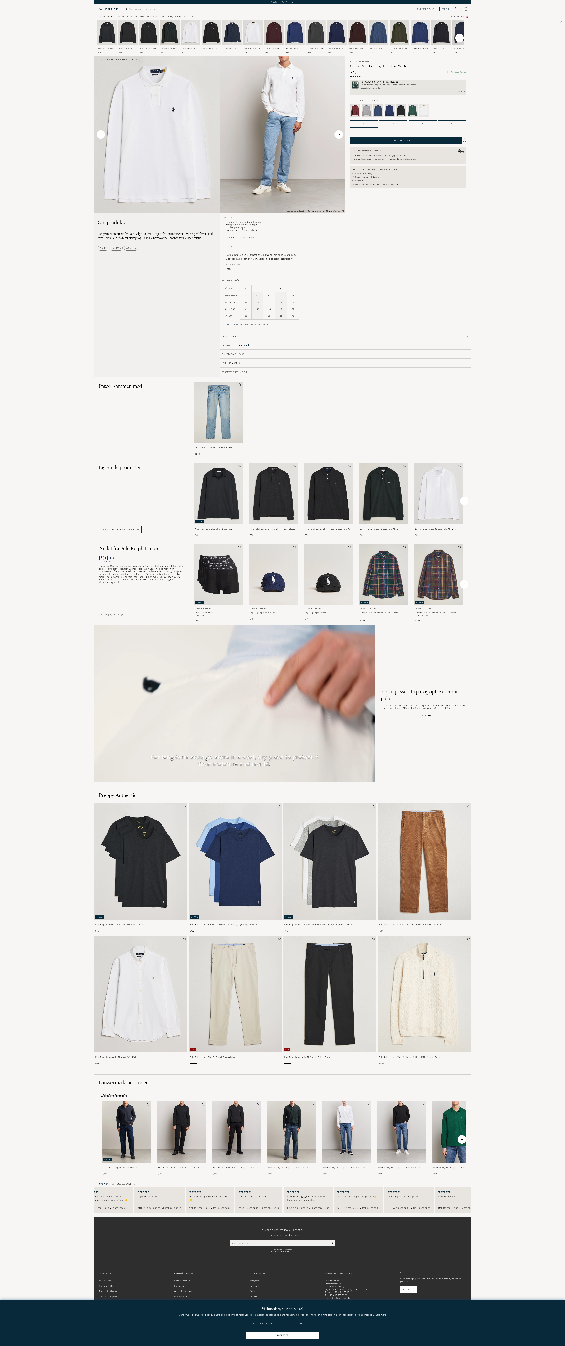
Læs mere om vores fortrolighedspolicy (282, 1250)
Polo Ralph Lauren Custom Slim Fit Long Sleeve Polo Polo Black (127, 48)
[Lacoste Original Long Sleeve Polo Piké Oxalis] (274, 46)
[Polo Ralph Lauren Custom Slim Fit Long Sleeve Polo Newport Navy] (295, 46)
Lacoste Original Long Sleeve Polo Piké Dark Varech (168, 48)
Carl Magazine (456, 17)
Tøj (108, 16)
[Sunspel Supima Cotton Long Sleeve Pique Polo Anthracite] (316, 46)
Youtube (253, 1291)
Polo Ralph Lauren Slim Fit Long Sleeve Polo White (252, 48)
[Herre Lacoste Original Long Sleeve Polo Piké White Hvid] (190, 32)
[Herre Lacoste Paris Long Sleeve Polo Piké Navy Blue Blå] (462, 32)
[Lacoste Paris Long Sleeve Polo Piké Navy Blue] (462, 46)
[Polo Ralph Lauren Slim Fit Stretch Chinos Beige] (235, 1054)
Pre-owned (180, 16)
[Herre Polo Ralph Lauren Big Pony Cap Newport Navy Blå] (273, 574)
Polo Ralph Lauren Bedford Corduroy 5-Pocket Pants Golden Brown (410, 924)
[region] (282, 1200)
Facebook (254, 1286)
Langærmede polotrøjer (127, 59)
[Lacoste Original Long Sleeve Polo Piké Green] (456, 1164)
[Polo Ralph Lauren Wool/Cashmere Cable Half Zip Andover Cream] (424, 1054)
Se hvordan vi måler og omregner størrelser (248, 325)
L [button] (422, 123)
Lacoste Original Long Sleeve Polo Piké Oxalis (273, 48)
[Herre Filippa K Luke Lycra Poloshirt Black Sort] (441, 32)
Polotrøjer (108, 59)
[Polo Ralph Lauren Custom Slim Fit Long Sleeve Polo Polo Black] (128, 46)
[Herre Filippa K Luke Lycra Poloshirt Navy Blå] (232, 32)
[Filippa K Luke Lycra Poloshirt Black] (441, 46)
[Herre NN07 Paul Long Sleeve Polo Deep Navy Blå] (107, 32)
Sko (113, 16)
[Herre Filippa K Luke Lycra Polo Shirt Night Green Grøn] (399, 32)
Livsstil (142, 16)
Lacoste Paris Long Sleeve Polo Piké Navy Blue (462, 48)
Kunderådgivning (425, 9)
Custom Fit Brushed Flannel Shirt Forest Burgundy (379, 612)
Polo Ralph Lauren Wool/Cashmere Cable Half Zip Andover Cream (410, 1057)
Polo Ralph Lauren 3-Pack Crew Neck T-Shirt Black (119, 924)
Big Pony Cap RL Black (315, 612)
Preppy (103, 248)
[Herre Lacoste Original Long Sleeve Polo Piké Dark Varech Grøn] (170, 32)
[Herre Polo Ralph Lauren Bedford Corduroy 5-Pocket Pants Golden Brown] (424, 861)
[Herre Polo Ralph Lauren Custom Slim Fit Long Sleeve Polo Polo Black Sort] (128, 32)
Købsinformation (182, 1280)
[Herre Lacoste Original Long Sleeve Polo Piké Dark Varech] (291, 1132)
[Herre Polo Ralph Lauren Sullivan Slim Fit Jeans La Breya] (218, 412)
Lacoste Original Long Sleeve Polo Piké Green (454, 1167)
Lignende (120, 467)
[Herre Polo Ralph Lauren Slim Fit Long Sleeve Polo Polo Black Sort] (149, 32)
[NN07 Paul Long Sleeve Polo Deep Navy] (107, 46)
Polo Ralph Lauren (360, 62)
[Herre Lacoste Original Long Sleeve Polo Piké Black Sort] (211, 32)
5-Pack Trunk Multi (204, 612)
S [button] (364, 123)
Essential (131, 248)
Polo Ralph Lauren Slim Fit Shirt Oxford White (117, 1057)
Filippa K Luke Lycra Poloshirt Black (439, 48)
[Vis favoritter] (460, 9)
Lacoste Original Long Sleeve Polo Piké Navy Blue (335, 48)
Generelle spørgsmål (183, 1291)
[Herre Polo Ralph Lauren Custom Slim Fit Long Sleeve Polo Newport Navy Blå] (295, 32)
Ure (127, 16)
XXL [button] (364, 130)
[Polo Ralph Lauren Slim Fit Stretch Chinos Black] (329, 1054)
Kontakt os (179, 1286)
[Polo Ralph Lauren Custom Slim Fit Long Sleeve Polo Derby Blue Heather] (378, 46)
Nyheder (101, 16)
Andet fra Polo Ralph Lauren (129, 548)
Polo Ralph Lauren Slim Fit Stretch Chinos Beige (212, 1057)
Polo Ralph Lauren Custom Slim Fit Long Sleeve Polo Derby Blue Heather (378, 48)
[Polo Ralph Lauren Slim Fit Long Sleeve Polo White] (253, 46)
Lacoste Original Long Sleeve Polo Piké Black (210, 48)
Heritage (116, 248)
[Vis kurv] (466, 9)
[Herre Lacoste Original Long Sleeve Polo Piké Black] (401, 1132)
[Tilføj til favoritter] (239, 385)
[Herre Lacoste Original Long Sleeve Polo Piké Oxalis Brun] (274, 32)
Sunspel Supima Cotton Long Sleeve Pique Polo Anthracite (315, 48)
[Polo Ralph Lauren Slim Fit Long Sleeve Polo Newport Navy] (420, 46)
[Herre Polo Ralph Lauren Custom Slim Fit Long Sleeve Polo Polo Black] (181, 1132)
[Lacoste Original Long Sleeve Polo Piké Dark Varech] (170, 46)
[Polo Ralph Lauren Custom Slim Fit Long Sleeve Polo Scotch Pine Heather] (412, 110)
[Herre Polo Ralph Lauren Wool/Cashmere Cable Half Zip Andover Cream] (424, 994)
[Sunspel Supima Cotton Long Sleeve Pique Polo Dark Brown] (358, 46)
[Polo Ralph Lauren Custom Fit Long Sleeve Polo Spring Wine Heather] (355, 110)
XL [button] (452, 123)
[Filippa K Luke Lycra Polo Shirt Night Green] (399, 46)
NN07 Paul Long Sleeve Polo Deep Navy (106, 48)
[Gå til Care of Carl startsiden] (109, 9)
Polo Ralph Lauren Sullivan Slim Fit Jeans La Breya (216, 447)
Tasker (134, 16)
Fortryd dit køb (181, 1296)
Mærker (150, 16)
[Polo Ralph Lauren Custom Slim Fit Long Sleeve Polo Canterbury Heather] (367, 110)
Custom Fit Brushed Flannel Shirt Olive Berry (436, 612)
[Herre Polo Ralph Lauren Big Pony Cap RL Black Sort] (328, 574)
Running (169, 16)
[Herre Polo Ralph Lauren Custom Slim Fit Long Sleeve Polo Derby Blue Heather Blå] (378, 32)
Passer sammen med (120, 386)
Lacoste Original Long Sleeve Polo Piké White (189, 48)
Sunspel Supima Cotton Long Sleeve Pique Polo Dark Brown (357, 48)
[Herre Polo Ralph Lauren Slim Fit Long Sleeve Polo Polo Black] (236, 1132)
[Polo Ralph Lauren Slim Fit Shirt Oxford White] (140, 1054)
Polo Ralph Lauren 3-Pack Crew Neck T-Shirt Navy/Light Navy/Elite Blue (223, 924)
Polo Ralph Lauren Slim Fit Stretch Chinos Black (307, 1057)
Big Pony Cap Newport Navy (263, 612)
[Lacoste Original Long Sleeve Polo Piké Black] (211, 46)
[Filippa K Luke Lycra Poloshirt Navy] (232, 46)
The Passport (105, 1280)
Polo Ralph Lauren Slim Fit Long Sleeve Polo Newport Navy (420, 48)
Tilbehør (120, 16)
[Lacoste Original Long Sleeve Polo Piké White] (190, 46)
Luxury (190, 16)
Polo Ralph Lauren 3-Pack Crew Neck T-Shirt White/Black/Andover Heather (319, 924)
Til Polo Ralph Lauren (113, 615)
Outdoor (160, 16)
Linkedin (253, 1296)
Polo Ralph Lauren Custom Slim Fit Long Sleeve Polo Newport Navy (293, 48)
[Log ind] (456, 9)
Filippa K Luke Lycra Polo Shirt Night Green (399, 48)
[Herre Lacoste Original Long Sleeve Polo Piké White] (346, 1132)
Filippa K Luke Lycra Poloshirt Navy (230, 48)
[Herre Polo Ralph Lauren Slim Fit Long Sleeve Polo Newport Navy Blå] (420, 32)
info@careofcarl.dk (341, 1298)
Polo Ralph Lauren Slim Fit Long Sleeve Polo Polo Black (148, 48)
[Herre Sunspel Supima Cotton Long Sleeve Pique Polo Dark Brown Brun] (358, 32)
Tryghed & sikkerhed (108, 1291)
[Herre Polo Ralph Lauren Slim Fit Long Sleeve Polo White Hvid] (253, 32)
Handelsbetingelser (108, 1296)
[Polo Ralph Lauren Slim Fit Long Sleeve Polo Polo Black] (149, 46)
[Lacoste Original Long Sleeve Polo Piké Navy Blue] (337, 46)
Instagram (254, 1280)
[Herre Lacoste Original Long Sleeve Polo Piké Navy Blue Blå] (337, 32)
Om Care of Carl (106, 1286)
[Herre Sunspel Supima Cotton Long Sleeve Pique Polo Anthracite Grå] (316, 32)
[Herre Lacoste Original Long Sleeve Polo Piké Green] (456, 1132)
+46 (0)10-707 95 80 (337, 1295)
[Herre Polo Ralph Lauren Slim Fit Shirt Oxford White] (140, 994)
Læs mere (461, 92)
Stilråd (446, 9)
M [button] (393, 123)
